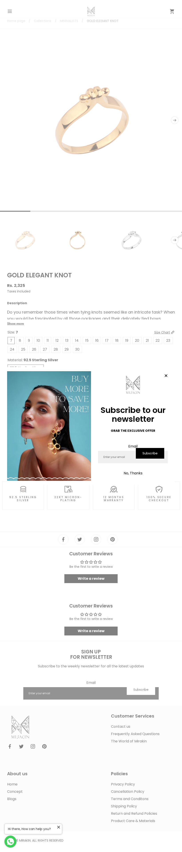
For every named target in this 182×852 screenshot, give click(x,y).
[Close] (166, 376)
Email (133, 446)
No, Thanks (133, 473)
